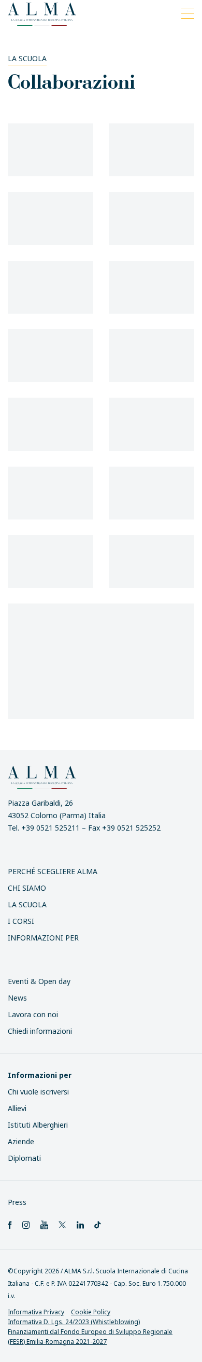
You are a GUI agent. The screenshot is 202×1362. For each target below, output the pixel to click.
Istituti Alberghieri (38, 1125)
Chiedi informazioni (40, 1031)
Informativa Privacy (36, 1312)
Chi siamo (27, 888)
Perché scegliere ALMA (52, 871)
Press (17, 1202)
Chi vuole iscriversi (38, 1092)
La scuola (27, 58)
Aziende (21, 1141)
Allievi (17, 1108)
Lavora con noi (33, 1014)
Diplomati (24, 1158)
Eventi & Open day (39, 981)
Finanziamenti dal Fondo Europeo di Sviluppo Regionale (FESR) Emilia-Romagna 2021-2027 (90, 1336)
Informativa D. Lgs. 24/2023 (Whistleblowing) (74, 1321)
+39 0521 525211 (50, 828)
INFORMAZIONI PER (43, 938)
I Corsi (21, 921)
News (17, 998)
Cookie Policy (90, 1312)
